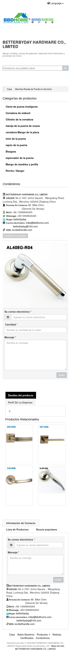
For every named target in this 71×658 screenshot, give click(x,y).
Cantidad (10, 324)
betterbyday (19, 219)
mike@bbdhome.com (37, 222)
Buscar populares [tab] (46, 529)
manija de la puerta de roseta (22, 126)
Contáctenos (43, 638)
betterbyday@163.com (25, 226)
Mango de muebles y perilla (21, 164)
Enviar (62, 374)
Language (56, 3)
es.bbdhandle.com (22, 230)
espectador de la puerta (19, 158)
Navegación (11, 82)
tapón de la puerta (16, 145)
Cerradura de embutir (18, 113)
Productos (42, 634)
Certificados (27, 638)
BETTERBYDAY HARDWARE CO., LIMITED (35, 648)
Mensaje (10, 337)
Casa (9, 89)
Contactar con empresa (15, 235)
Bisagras (10, 151)
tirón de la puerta (15, 138)
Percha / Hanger (14, 170)
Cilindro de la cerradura (19, 119)
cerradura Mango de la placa (22, 132)
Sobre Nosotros (25, 634)
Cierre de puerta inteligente (21, 106)
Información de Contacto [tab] (21, 523)
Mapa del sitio (57, 645)
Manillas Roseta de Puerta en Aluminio (33, 89)
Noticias (57, 634)
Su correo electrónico (17, 311)
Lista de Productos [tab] (17, 529)
